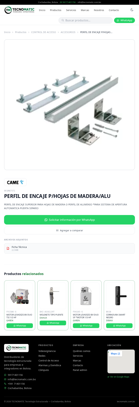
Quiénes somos (81, 351)
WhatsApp (126, 20)
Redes (41, 355)
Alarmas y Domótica (49, 365)
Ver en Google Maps (119, 376)
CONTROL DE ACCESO (43, 32)
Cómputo (43, 370)
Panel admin (80, 370)
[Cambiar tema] (132, 10)
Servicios (71, 10)
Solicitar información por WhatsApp (72, 220)
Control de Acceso (48, 360)
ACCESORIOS (68, 32)
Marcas (85, 10)
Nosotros (99, 10)
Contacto (114, 10)
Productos (55, 10)
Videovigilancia (47, 351)
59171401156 (69, 2)
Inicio (42, 10)
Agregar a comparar (71, 230)
